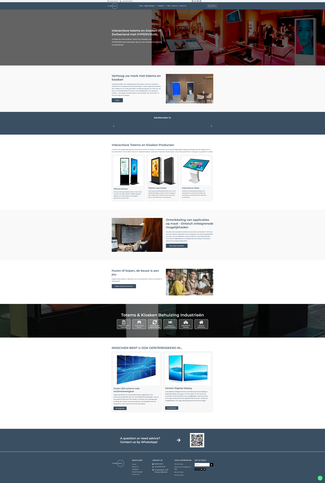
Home (141, 6)
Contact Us (182, 6)
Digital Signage (149, 6)
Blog (168, 6)
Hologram (161, 6)
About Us (175, 6)
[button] (114, 126)
